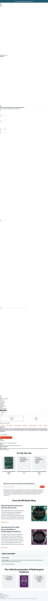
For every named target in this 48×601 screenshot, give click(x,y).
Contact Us (22, 598)
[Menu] (1, 5)
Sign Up (42, 486)
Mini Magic (2, 597)
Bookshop (25, 425)
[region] (24, 465)
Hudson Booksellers (33, 425)
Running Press (3, 406)
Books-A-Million (17, 425)
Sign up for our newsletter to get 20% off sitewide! (24, 1)
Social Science (3, 443)
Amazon (2, 425)
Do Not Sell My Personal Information (31, 598)
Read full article (4, 522)
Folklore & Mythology (11, 443)
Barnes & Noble (9, 425)
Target (40, 425)
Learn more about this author (8, 564)
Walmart (45, 425)
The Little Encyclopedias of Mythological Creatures (10, 445)
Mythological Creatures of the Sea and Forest (12, 506)
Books (1, 593)
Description (2, 427)
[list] (24, 351)
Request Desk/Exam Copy (6, 437)
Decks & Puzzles (3, 595)
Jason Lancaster (4, 398)
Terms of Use (12, 598)
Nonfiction (2, 440)
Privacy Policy (17, 598)
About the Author (3, 446)
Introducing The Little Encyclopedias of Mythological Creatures (11, 529)
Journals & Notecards (4, 596)
